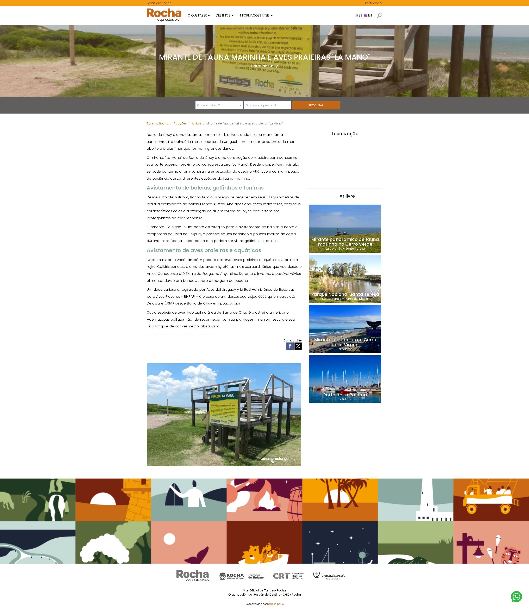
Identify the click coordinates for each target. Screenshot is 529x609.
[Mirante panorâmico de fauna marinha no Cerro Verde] (345, 228)
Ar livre (196, 123)
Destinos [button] (223, 15)
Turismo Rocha (157, 123)
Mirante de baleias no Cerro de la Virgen (345, 342)
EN (369, 15)
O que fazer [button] (198, 15)
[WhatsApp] (516, 596)
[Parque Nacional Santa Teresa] (345, 279)
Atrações (180, 123)
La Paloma (345, 349)
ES (360, 15)
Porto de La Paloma (345, 395)
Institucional (373, 3)
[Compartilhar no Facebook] (290, 346)
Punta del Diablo (356, 299)
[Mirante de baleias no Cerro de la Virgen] (345, 329)
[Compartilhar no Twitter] (298, 346)
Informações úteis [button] (254, 15)
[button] (379, 15)
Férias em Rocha (159, 3)
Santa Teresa (355, 248)
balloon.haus (275, 604)
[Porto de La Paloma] (345, 379)
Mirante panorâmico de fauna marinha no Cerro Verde (345, 241)
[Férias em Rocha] (164, 15)
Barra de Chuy (264, 66)
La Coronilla (334, 248)
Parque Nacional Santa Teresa (345, 294)
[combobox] (219, 105)
